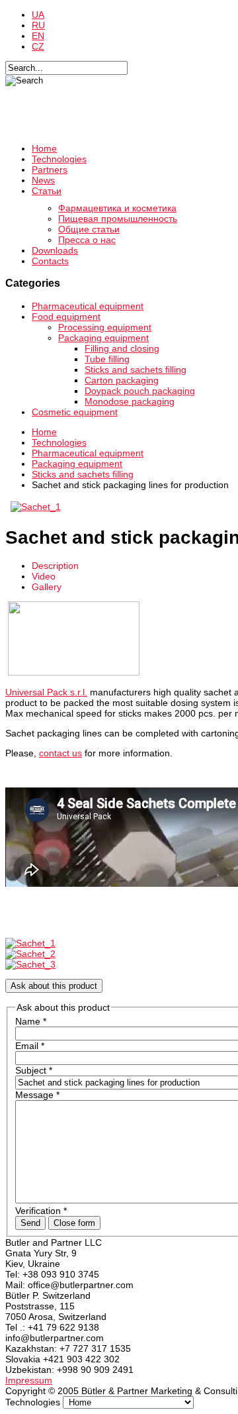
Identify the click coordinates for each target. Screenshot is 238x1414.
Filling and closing (122, 348)
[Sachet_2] (30, 953)
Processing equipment (104, 327)
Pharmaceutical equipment (87, 306)
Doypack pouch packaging (140, 390)
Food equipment (66, 316)
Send (30, 1223)
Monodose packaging (130, 401)
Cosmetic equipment (75, 412)
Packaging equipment (103, 337)
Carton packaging (122, 380)
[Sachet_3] (30, 964)
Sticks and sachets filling (135, 369)
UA (38, 14)
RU (38, 25)
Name (30, 1021)
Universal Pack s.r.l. (46, 692)
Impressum (28, 1380)
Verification (41, 1210)
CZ (38, 46)
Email (29, 1045)
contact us (60, 753)
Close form (74, 1223)
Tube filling (107, 359)
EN (38, 35)
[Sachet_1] (35, 506)
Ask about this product (54, 986)
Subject (33, 1070)
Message (37, 1094)
